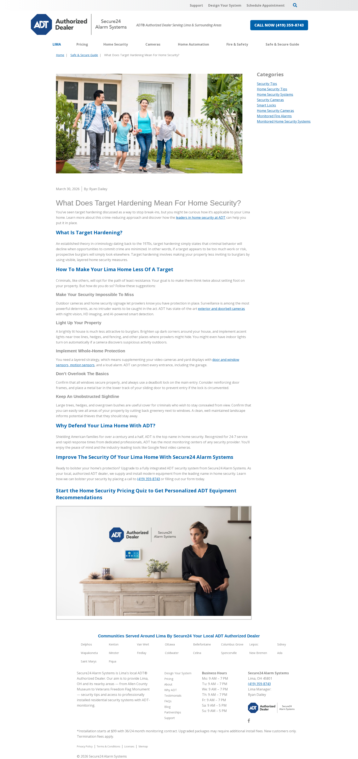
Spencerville (229, 653)
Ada (279, 653)
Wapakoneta (89, 653)
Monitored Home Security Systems (284, 121)
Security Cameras (270, 100)
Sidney (281, 644)
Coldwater (172, 653)
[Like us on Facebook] (249, 721)
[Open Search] (295, 5)
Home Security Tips (272, 89)
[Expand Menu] (130, 44)
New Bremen (258, 653)
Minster (114, 653)
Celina (197, 653)
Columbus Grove (232, 644)
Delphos (86, 644)
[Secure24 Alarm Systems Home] (79, 24)
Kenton (114, 644)
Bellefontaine (202, 644)
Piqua (112, 661)
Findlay (141, 653)
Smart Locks (266, 105)
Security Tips (267, 83)
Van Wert (143, 644)
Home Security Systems (275, 94)
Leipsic (253, 644)
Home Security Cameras (275, 110)
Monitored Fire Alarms (274, 116)
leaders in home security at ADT (200, 217)
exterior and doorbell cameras (221, 308)
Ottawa (170, 644)
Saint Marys (89, 661)
